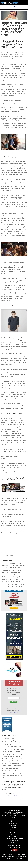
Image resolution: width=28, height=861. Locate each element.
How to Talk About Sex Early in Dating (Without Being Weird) (12, 571)
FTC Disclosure (13, 840)
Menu (15, 6)
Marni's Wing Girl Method (9, 2)
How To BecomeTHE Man (14, 595)
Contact (13, 843)
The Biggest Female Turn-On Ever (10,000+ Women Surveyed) (13, 576)
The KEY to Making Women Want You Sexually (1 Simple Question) (13, 585)
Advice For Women (13, 828)
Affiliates (13, 834)
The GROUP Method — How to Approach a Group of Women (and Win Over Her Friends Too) (13, 565)
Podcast (13, 825)
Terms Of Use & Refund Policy (13, 838)
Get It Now (14, 607)
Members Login (13, 823)
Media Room (13, 830)
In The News (13, 832)
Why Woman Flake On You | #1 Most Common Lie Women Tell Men (12, 775)
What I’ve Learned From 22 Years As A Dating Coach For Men (13, 580)
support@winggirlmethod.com (10, 795)
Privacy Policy (13, 836)
